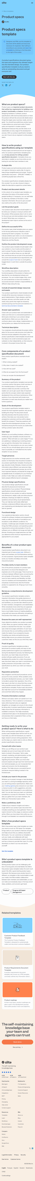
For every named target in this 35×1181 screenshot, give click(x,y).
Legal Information (7, 1155)
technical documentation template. (12, 306)
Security (23, 1155)
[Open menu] (32, 3)
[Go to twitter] (30, 1148)
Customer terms (15, 1159)
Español (16, 1168)
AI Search (4, 1087)
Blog (19, 1118)
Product (6, 890)
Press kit (20, 1127)
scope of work (13, 260)
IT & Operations (22, 1084)
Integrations (5, 1093)
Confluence (5, 1137)
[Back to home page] (4, 3)
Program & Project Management (19, 891)
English (4, 1168)
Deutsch (22, 1168)
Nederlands (29, 1168)
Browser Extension (7, 1127)
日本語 (3, 1171)
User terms (5, 1159)
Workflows (5, 1121)
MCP (3, 1096)
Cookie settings (6, 1175)
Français (9, 1168)
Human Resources (23, 1093)
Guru (3, 1140)
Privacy (16, 1155)
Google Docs (5, 1143)
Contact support (6, 1108)
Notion (3, 1134)
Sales (19, 1096)
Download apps (6, 1124)
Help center (5, 1105)
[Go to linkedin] (32, 1148)
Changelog (5, 1102)
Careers (20, 1121)
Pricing (4, 1099)
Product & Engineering (24, 1087)
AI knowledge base (7, 1090)
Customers (21, 1124)
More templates (8, 11)
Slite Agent (5, 1084)
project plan (20, 552)
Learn (3, 1118)
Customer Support (23, 1090)
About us (20, 1115)
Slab (3, 1146)
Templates (4, 1115)
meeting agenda (10, 786)
